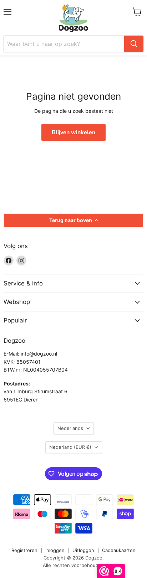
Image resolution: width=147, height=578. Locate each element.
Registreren (24, 550)
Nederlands (70, 428)
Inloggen (55, 550)
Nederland (70, 447)
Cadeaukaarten (119, 550)
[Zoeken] (133, 44)
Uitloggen (83, 550)
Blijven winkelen (73, 132)
